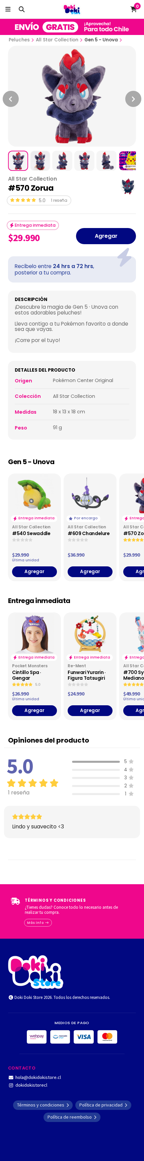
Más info (36, 922)
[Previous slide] (11, 99)
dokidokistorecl (31, 1085)
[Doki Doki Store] (35, 971)
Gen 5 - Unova (101, 40)
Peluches (19, 40)
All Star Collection (57, 40)
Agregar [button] (34, 571)
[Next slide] (133, 99)
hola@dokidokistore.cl (38, 1077)
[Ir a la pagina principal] (72, 9)
